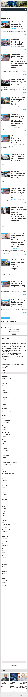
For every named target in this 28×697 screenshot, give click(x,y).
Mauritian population (6, 503)
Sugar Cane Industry (6, 562)
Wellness (4, 583)
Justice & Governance (6, 489)
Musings (4, 508)
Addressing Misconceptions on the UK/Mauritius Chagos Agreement (18, 174)
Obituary (4, 513)
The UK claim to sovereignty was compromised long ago (18, 284)
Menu (3, 9)
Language (4, 490)
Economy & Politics (6, 438)
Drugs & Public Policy (6, 434)
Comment (4, 406)
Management (4, 499)
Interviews (4, 483)
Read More (25, 34)
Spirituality (4, 557)
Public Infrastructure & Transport (8, 532)
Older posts (6, 317)
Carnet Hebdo (5, 399)
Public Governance (6, 529)
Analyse (3, 385)
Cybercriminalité (5, 424)
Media (3, 506)
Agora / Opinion (5, 381)
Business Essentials (6, 394)
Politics (3, 525)
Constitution (4, 408)
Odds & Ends (4, 515)
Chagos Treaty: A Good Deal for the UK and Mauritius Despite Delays (17, 157)
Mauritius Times (14, 69)
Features (4, 457)
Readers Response (6, 534)
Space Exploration (5, 555)
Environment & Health (6, 453)
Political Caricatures (6, 524)
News (3, 510)
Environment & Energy (6, 452)
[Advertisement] (14, 12)
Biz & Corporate (5, 387)
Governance (4, 471)
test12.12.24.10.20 (17, 695)
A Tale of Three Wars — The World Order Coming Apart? (13, 346)
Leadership (4, 496)
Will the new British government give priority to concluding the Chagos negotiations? (18, 265)
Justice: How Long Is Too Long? (8, 341)
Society (3, 552)
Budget (3, 390)
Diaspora (4, 429)
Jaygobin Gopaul (14, 306)
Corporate (4, 409)
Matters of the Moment (7, 501)
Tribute (3, 578)
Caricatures (4, 397)
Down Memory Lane (6, 432)
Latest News (4, 492)
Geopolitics (4, 467)
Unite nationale (5, 580)
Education (4, 441)
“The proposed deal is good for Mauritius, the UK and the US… (18, 139)
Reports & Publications (6, 540)
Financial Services (5, 460)
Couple (3, 413)
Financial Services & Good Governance (9, 462)
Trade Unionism (5, 575)
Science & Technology (6, 547)
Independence (5, 482)
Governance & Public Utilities (8, 473)
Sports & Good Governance (7, 561)
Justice (3, 487)
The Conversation (5, 568)
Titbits (3, 573)
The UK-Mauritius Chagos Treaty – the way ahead (18, 82)
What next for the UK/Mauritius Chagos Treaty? (18, 24)
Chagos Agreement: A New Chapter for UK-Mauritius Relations (18, 101)
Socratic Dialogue (5, 554)
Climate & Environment (6, 402)
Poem (3, 522)
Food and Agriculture (6, 464)
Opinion (3, 518)
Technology (4, 564)
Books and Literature (6, 388)
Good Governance (5, 469)
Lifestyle (3, 497)
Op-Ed (3, 517)
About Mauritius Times (6, 378)
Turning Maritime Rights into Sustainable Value (11, 348)
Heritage (4, 476)
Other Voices (4, 520)
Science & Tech (5, 545)
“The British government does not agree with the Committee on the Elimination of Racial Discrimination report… (19, 61)
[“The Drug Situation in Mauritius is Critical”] (5, 677)
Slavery (3, 548)
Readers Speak (5, 536)
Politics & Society (5, 527)
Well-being (4, 582)
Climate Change (5, 404)
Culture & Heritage (6, 420)
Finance (3, 459)
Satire (3, 543)
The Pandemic (5, 571)
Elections (4, 443)
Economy (4, 436)
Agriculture (4, 383)
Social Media (4, 550)
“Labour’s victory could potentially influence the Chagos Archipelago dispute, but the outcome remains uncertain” (18, 239)
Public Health (4, 531)
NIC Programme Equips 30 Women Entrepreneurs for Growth (14, 361)
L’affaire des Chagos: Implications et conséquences (19, 302)
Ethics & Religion (5, 455)
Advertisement (5, 380)
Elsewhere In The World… (7, 445)
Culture (3, 416)
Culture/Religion (5, 422)
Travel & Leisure (5, 576)
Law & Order (4, 494)
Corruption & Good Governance (8, 411)
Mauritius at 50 (5, 504)
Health (3, 474)
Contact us (9, 695)
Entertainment (5, 448)
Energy (3, 446)
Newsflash (4, 511)
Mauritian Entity (5, 362)
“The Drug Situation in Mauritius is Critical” (10, 340)
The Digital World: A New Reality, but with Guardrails (12, 356)
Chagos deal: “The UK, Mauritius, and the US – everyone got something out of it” (18, 193)
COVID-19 (4, 415)
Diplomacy (4, 431)
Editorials (4, 439)
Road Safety (4, 541)
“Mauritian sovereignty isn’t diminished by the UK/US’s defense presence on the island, (18, 120)
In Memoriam (4, 480)
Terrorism (4, 566)
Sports (3, 559)
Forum (3, 466)
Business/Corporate (6, 395)
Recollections (4, 538)
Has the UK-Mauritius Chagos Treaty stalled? (17, 42)
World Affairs (4, 585)
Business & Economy (6, 392)
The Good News (5, 569)
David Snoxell (13, 28)
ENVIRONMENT (5, 450)
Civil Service (4, 401)
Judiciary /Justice (5, 485)
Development (4, 427)
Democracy (4, 425)
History (3, 478)
